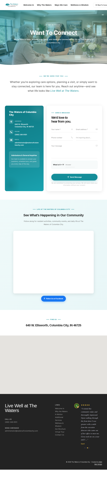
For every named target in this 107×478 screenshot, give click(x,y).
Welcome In (28, 5)
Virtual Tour (59, 432)
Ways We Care (61, 5)
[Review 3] (87, 444)
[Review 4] (89, 444)
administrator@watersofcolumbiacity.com (21, 431)
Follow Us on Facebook (54, 299)
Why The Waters (44, 5)
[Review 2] (86, 444)
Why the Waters (61, 411)
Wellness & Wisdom (80, 5)
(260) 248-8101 (21, 135)
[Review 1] (84, 444)
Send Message (76, 177)
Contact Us (59, 435)
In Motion (58, 414)
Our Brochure (60, 429)
